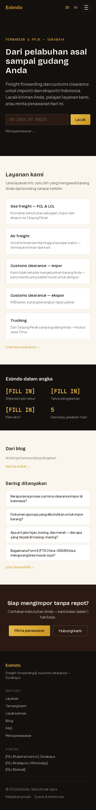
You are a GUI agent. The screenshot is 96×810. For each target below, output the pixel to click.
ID (67, 7)
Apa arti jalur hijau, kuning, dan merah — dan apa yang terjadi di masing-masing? (46, 534)
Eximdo (14, 7)
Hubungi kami (70, 630)
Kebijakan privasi (18, 796)
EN (75, 7)
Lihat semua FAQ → (20, 567)
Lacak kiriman (16, 713)
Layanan (12, 698)
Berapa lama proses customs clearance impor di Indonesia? (46, 498)
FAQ (9, 728)
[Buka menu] (86, 7)
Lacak (80, 119)
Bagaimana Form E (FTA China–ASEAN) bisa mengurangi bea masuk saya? (42, 552)
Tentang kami (16, 706)
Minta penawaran (29, 630)
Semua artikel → (18, 466)
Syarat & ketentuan (49, 796)
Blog (9, 721)
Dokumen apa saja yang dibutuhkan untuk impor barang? (46, 516)
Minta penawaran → (20, 131)
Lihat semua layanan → (23, 347)
